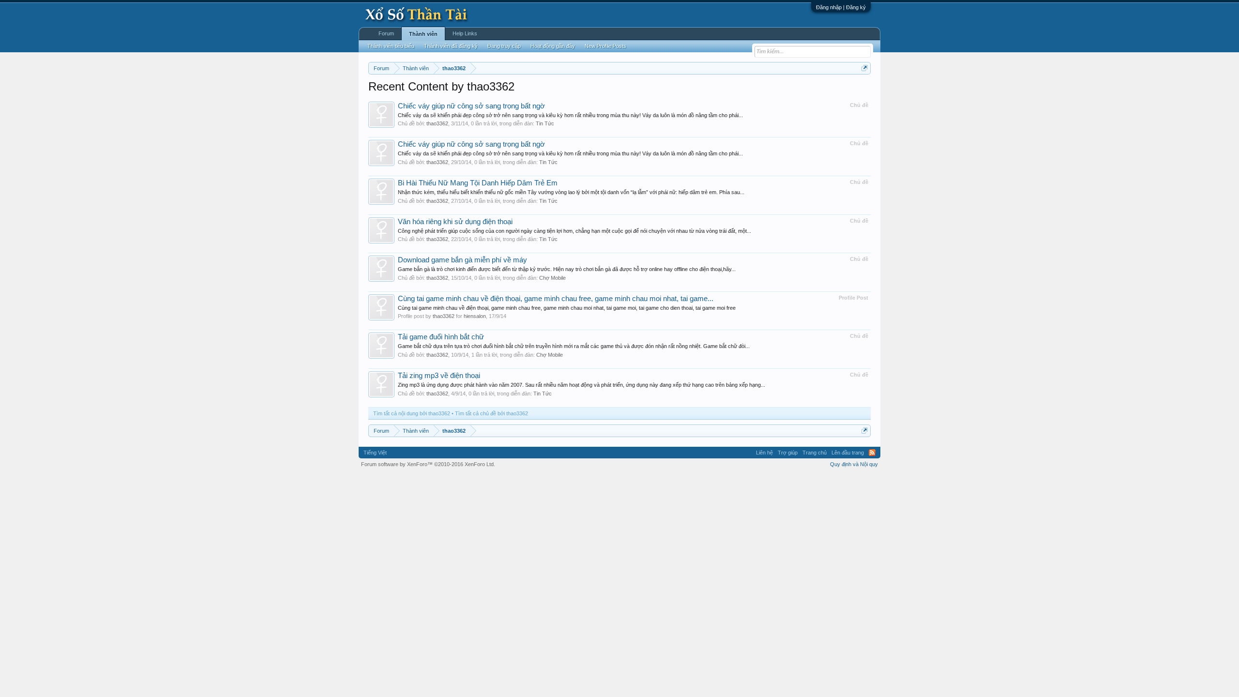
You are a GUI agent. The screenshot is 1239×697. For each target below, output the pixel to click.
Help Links (465, 33)
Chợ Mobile (552, 278)
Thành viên (423, 34)
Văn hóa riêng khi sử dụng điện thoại (455, 222)
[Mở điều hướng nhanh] (864, 68)
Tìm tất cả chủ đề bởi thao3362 (491, 413)
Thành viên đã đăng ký (451, 46)
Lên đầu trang (847, 452)
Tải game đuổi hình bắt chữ (441, 337)
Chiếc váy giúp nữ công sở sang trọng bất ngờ (471, 106)
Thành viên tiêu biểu (390, 46)
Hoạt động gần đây (552, 46)
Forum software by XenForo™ (428, 464)
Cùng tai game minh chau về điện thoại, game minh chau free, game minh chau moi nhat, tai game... (555, 299)
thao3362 (437, 123)
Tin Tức (545, 123)
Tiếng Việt (375, 452)
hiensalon (475, 316)
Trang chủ (814, 452)
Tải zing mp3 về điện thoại (439, 375)
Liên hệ (764, 452)
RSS (872, 452)
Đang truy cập (504, 46)
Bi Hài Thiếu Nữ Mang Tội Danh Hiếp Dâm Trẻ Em (478, 183)
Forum (386, 33)
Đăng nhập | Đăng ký (841, 7)
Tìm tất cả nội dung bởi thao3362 (411, 413)
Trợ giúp (788, 452)
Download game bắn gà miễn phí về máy (462, 260)
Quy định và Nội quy (854, 464)
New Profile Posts (605, 46)
